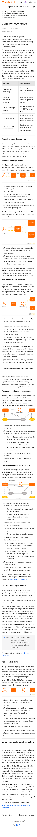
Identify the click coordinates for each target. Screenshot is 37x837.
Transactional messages (18, 579)
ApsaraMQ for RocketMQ (17, 12)
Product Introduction (21, 15)
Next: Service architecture (27, 815)
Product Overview (9, 15)
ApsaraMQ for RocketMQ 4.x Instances (14, 14)
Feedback (22, 825)
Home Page (5, 12)
